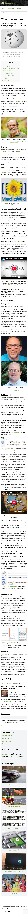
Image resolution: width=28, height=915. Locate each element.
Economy (19, 8)
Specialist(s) (6, 78)
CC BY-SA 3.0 (14, 143)
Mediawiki (6, 203)
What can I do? (6, 70)
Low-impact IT (14, 850)
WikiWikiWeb (6, 151)
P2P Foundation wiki (7, 448)
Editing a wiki (8, 73)
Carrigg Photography (20, 141)
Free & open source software (14, 872)
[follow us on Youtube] (9, 911)
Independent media (14, 785)
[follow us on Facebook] (2, 911)
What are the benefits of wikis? (11, 68)
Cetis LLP (18, 682)
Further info (8, 738)
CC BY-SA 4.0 (22, 389)
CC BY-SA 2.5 (17, 391)
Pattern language (14, 828)
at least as (15, 241)
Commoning (14, 893)
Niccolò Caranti (14, 389)
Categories (10, 8)
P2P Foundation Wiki (7, 683)
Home (2, 8)
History (7, 66)
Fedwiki (4, 654)
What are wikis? (7, 65)
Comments (5, 80)
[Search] (25, 12)
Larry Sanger (10, 391)
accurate (20, 241)
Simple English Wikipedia (10, 586)
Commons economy (14, 807)
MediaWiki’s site (7, 285)
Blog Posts (8, 741)
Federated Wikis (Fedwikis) (9, 642)
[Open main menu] (25, 3)
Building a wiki (9, 75)
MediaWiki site (18, 432)
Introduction (8, 735)
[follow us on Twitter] (5, 911)
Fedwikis (7, 77)
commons (12, 92)
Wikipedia (18, 101)
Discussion (8, 744)
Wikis (6, 27)
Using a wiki (8, 72)
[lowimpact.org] (8, 3)
